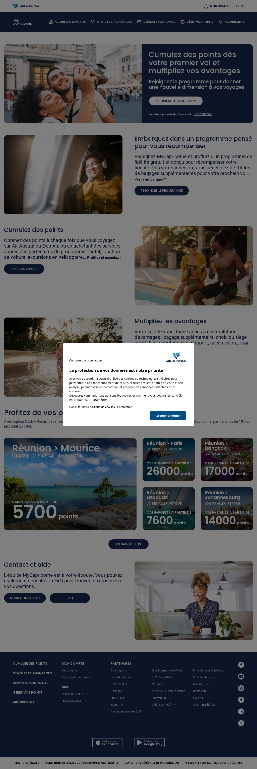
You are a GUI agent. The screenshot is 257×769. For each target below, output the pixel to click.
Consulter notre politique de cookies (92, 406)
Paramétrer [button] (124, 406)
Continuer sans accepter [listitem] (85, 360)
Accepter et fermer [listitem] (168, 415)
